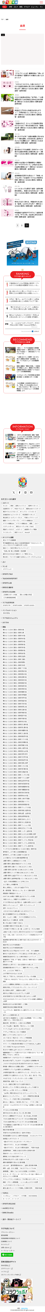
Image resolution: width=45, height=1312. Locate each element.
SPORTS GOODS (29, 605)
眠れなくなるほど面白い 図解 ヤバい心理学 (16, 778)
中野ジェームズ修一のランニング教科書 (15, 1090)
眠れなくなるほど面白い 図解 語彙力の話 (15, 745)
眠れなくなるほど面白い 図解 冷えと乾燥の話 (17, 822)
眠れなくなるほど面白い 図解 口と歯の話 (15, 733)
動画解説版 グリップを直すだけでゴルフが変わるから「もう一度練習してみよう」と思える (23, 1054)
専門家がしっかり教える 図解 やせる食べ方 (16, 855)
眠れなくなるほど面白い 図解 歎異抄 (14, 662)
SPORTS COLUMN (9, 592)
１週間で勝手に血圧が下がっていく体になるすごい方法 (20, 876)
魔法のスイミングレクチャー (12, 1096)
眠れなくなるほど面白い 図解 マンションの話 (17, 825)
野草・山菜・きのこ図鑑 (10, 1168)
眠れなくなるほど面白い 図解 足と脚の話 (15, 724)
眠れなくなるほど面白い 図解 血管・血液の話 (17, 813)
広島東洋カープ (7, 509)
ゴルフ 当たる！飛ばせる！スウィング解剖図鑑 (17, 1038)
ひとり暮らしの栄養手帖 (10, 884)
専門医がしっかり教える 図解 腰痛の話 (15, 852)
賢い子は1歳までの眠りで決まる (13, 923)
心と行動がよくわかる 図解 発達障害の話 (15, 858)
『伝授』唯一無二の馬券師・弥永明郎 (14, 551)
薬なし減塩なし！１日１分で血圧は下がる (16, 887)
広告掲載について (6, 1241)
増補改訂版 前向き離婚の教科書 (12, 1007)
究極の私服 (38, 1188)
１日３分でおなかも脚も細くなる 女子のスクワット (19, 911)
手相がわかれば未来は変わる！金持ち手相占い (17, 1133)
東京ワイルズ (19, 532)
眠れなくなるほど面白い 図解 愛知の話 (15, 671)
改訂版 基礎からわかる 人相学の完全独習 (15, 1136)
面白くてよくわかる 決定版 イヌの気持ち (23, 1171)
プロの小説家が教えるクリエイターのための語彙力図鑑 (20, 1119)
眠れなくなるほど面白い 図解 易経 (13, 630)
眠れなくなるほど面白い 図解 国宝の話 (15, 683)
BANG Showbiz (8, 1212)
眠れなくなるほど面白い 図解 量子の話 (15, 716)
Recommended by (26, 331)
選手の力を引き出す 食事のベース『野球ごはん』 (18, 554)
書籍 (4, 627)
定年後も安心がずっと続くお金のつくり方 (16, 1159)
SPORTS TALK (8, 574)
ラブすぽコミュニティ (10, 618)
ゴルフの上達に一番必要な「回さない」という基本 (18, 1026)
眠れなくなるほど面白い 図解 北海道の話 (15, 772)
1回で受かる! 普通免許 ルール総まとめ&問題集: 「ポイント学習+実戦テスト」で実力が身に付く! (22, 1019)
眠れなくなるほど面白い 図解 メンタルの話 (16, 775)
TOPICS (5, 1193)
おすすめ (6, 622)
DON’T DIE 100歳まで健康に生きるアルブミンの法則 (19, 896)
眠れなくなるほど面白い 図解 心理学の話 (15, 748)
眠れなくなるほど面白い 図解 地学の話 (15, 698)
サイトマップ (5, 1244)
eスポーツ (19, 529)
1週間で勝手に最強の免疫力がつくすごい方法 (17, 864)
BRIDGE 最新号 (8, 587)
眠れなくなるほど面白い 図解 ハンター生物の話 (17, 831)
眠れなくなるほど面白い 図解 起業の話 (15, 677)
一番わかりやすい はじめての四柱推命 (15, 1145)
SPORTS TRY (7, 605)
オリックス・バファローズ (28, 512)
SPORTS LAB (7, 583)
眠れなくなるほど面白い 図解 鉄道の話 (15, 701)
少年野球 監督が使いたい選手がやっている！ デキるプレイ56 (21, 1072)
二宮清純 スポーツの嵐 (10, 595)
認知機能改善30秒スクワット (12, 967)
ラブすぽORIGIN (8, 602)
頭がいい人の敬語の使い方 (11, 1015)
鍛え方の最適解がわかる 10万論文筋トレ (15, 914)
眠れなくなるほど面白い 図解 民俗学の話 (15, 760)
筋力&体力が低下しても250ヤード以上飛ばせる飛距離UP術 (21, 1061)
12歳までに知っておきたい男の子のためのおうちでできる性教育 (22, 932)
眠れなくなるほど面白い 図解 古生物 (14, 656)
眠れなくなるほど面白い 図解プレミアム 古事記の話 (19, 843)
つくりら (3, 1272)
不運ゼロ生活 (35, 1147)
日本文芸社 (6, 613)
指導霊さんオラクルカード (11, 1139)
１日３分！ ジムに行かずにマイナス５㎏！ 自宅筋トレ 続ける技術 (22, 1106)
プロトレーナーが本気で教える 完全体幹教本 (16, 1099)
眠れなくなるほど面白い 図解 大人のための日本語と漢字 (20, 837)
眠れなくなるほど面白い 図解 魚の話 (14, 638)
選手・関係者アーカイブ (12, 1219)
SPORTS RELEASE (9, 1204)
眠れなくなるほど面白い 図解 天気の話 (15, 704)
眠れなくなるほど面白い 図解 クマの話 (15, 668)
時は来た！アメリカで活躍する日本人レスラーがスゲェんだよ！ (22, 557)
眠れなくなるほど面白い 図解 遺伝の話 (15, 674)
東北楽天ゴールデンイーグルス (12, 518)
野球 (10, 7)
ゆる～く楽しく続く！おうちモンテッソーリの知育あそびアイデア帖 (22, 936)
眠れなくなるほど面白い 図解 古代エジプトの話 (17, 828)
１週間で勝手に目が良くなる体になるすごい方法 (18, 870)
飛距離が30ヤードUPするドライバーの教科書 (17, 1058)
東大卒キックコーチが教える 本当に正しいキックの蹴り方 (21, 1087)
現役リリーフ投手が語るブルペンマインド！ (16, 548)
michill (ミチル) (8, 1208)
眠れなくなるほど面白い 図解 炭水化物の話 (16, 793)
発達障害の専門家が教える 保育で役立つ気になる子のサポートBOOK (22, 941)
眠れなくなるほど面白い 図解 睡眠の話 (15, 692)
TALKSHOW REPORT (10, 578)
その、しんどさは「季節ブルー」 (13, 970)
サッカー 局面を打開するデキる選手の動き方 (16, 1084)
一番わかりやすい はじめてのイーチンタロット (17, 1142)
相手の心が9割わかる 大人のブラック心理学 (16, 993)
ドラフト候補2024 (8, 523)
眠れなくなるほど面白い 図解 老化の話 (15, 721)
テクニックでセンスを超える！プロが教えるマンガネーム (20, 1179)
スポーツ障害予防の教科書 (31, 1096)
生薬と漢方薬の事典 (31, 1165)
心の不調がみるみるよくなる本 (12, 973)
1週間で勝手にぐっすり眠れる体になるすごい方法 (18, 873)
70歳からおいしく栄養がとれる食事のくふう (16, 899)
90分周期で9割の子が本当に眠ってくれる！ (16, 926)
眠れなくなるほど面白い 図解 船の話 (14, 653)
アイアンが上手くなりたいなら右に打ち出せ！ (17, 1029)
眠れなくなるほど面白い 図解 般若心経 (15, 707)
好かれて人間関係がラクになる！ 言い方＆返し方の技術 (20, 1116)
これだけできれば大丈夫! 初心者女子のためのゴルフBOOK (21, 1063)
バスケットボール (8, 526)
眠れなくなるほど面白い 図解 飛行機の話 (15, 769)
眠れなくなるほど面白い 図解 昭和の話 (15, 686)
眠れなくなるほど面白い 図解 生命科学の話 (16, 781)
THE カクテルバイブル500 (28, 1168)
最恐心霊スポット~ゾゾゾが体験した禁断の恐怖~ (18, 1188)
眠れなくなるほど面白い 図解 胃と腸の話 (15, 727)
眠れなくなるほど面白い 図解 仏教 (13, 633)
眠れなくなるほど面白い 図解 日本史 (14, 665)
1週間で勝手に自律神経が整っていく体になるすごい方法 (20, 878)
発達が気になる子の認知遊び (12, 945)
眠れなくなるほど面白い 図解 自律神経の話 (16, 816)
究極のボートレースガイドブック (13, 1153)
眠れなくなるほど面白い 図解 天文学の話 (15, 757)
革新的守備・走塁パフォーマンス (13, 1081)
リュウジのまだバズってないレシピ (14, 1185)
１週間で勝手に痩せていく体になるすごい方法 (17, 867)
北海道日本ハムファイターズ (11, 515)
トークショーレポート (8, 1251)
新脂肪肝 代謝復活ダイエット (12, 893)
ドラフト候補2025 (21, 523)
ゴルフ (16, 7)
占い (4, 562)
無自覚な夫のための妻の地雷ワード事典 (15, 1004)
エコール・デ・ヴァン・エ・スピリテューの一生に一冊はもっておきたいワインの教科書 (22, 1175)
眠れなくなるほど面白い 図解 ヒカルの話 (15, 766)
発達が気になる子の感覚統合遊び (13, 948)
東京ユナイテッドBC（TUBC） (25, 526)
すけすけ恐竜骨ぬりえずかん (27, 917)
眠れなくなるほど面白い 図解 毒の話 (14, 644)
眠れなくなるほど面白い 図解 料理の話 (15, 718)
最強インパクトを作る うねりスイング (14, 1035)
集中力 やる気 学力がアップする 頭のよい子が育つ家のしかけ (22, 954)
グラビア (27, 7)
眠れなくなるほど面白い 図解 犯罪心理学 (15, 763)
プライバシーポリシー (8, 1232)
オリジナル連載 (8, 537)
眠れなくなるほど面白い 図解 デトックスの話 (17, 807)
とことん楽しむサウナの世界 (29, 1182)
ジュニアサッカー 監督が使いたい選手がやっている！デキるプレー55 (22, 1011)
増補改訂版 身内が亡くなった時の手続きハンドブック (19, 957)
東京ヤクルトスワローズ (10, 512)
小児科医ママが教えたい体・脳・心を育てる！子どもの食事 (21, 929)
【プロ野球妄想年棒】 (10, 598)
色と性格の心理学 (8, 990)
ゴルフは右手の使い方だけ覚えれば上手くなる (17, 1041)
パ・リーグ (15, 1199)
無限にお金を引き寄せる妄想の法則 (24, 1150)
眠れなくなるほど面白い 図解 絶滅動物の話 (16, 787)
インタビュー (7, 1196)
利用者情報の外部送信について (10, 1238)
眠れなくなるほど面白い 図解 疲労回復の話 (16, 804)
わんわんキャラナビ (36, 1136)
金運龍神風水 (7, 1150)
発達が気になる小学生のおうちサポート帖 (16, 951)
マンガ (42, 7)
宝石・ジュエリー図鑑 (9, 917)
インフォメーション (10, 610)
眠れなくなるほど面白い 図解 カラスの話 (15, 739)
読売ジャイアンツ (20, 506)
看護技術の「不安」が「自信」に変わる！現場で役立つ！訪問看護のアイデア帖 (22, 961)
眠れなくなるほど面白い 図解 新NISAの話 (15, 796)
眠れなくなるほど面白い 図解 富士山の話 (15, 751)
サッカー (5, 506)
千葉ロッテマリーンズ (31, 518)
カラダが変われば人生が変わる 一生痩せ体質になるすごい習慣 (22, 902)
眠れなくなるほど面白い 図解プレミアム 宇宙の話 (18, 840)
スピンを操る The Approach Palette (14, 1047)
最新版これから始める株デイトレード (14, 1156)
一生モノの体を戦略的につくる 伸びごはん (16, 881)
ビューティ (34, 7)
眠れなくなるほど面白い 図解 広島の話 (15, 710)
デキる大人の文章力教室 (10, 1110)
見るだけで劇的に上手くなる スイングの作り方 (17, 1050)
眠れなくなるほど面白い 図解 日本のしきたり (17, 819)
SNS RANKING (33, 1196)
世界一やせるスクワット (10, 908)
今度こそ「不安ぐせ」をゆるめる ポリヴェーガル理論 (19, 976)
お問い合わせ (5, 1247)
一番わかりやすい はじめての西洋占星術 (16, 1147)
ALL (4, 7)
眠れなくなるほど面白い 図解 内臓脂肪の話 (16, 790)
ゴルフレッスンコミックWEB (10, 1275)
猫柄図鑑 (5, 1171)
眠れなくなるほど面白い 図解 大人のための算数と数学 (19, 834)
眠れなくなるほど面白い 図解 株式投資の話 (16, 784)
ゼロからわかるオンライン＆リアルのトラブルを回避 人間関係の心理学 (23, 1000)
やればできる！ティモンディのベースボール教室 (18, 1078)
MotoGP (27, 532)
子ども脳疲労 (35, 951)
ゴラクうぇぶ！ (7, 569)
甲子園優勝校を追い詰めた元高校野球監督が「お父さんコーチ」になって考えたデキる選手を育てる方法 (22, 544)
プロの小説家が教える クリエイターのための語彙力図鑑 (20, 1122)
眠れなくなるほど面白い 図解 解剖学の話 (15, 736)
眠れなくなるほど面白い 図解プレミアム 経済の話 (18, 846)
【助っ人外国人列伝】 (26, 595)
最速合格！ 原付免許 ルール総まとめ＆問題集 (17, 1023)
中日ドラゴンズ (19, 509)
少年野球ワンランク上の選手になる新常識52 (16, 1069)
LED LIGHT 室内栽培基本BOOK (13, 1165)
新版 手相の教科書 (8, 1130)
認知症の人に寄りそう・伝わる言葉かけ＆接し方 (18, 965)
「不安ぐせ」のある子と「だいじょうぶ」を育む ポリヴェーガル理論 (23, 980)
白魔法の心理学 (21, 990)
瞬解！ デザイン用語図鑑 (10, 1182)
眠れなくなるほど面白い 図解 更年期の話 (15, 742)
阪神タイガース (33, 506)
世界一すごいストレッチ (27, 905)
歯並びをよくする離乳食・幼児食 (13, 920)
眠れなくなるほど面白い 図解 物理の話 (15, 713)
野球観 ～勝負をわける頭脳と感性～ (14, 1066)
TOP (2, 19)
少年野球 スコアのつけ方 (34, 1066)
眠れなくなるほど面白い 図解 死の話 (14, 641)
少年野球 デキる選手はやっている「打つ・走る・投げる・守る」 (23, 1075)
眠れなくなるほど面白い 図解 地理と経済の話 (17, 810)
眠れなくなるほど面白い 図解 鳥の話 (14, 647)
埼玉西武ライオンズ (28, 515)
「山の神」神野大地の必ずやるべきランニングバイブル (20, 1093)
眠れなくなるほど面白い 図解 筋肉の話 (15, 680)
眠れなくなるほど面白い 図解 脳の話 (14, 650)
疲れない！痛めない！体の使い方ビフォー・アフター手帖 (20, 1102)
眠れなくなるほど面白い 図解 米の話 (14, 636)
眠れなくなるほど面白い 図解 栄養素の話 (15, 730)
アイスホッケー (7, 532)
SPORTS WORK (17, 605)
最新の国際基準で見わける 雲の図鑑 (14, 1162)
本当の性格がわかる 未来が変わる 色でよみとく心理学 (19, 996)
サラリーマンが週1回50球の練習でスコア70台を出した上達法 (22, 1044)
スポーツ (6, 503)
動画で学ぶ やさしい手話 (30, 967)
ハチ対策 (23, 1196)
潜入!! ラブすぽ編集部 (9, 540)
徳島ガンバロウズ (8, 529)
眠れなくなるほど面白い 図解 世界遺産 (15, 695)
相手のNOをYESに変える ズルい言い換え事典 (17, 1113)
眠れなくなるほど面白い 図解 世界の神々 (15, 754)
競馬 (20, 7)
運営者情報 (4, 1235)
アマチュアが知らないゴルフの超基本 (14, 1032)
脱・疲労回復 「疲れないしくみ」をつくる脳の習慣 (19, 890)
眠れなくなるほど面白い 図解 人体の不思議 (16, 798)
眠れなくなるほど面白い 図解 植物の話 (15, 689)
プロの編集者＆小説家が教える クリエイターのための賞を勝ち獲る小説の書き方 (23, 1126)
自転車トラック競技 (30, 529)
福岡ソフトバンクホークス (11, 520)
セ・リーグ (6, 1199)
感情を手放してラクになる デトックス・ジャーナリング (20, 987)
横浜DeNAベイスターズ (33, 509)
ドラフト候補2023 (27, 520)
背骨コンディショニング (10, 905)
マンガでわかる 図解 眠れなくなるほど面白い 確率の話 (20, 849)
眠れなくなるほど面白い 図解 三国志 (14, 659)
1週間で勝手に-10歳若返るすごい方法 (14, 861)
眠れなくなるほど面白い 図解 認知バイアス (16, 801)
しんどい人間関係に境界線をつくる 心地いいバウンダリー (21, 984)
